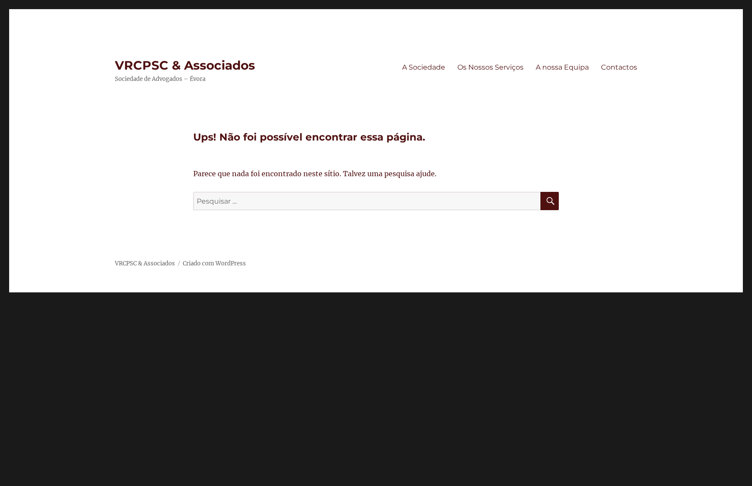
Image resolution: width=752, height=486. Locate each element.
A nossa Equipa (562, 67)
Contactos (619, 67)
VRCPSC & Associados (185, 65)
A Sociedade (423, 67)
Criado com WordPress (214, 263)
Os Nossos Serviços (490, 67)
